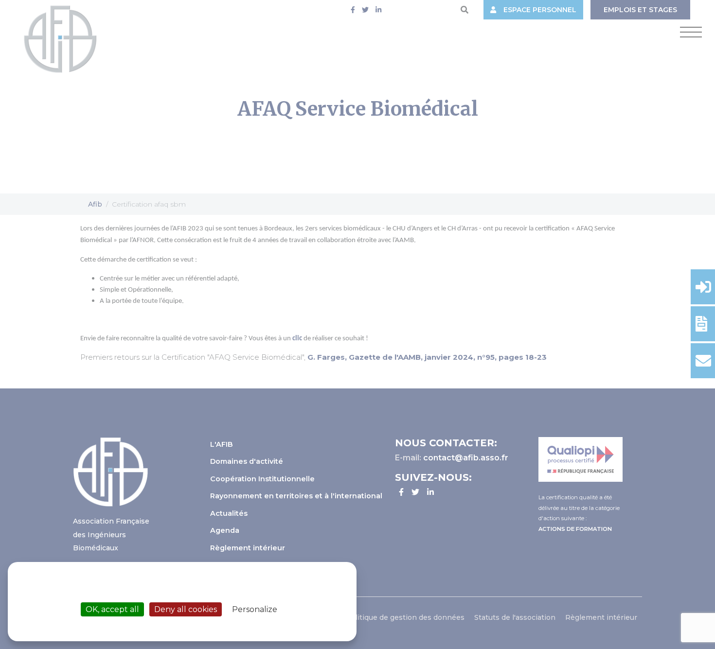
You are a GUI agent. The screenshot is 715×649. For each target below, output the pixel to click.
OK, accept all (112, 609)
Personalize (254, 609)
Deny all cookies (185, 609)
